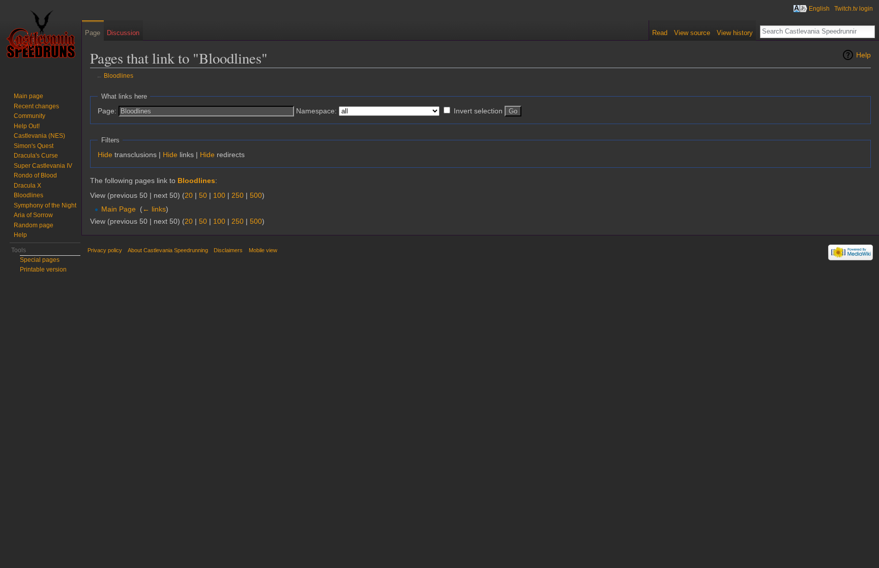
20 (189, 195)
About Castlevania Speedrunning (168, 250)
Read (659, 33)
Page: (107, 111)
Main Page (118, 209)
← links (154, 209)
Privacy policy (104, 250)
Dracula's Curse (36, 155)
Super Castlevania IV (43, 165)
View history (735, 33)
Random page (33, 225)
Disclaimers (228, 250)
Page (92, 33)
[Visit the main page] (40, 40)
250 (237, 195)
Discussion (123, 33)
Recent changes (36, 106)
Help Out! (27, 126)
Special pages (40, 259)
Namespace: (316, 111)
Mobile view (263, 250)
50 (203, 195)
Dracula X (27, 185)
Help (863, 55)
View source (692, 33)
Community (29, 115)
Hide (105, 155)
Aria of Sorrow (33, 215)
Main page (28, 96)
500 (256, 195)
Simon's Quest (33, 146)
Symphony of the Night (45, 205)
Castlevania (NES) (39, 135)
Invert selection (478, 111)
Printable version (43, 269)
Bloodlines (118, 75)
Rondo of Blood (35, 175)
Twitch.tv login (853, 8)
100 (219, 195)
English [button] (819, 8)
